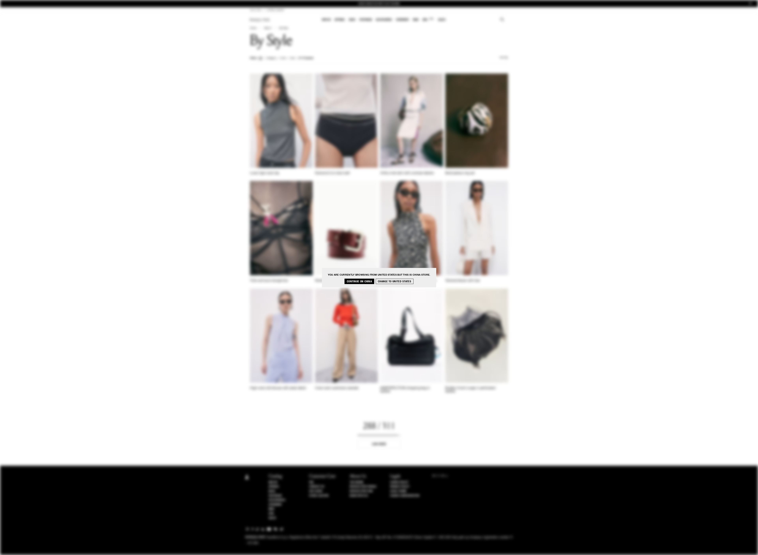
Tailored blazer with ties (462, 280)
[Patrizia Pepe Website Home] (260, 20)
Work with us (359, 495)
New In (326, 19)
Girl (427, 19)
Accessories (384, 19)
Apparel (340, 19)
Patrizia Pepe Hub (361, 491)
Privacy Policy (399, 486)
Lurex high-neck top (264, 173)
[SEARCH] (502, 20)
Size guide (316, 491)
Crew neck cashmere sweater (337, 388)
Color (283, 58)
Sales (442, 19)
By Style (283, 28)
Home (253, 28)
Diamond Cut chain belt (332, 173)
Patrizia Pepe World (363, 486)
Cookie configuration (404, 495)
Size (292, 58)
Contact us (316, 486)
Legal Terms (398, 491)
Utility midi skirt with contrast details (407, 173)
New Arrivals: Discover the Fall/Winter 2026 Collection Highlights (379, 4)
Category (271, 58)
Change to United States (394, 281)
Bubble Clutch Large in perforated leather (470, 390)
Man (415, 19)
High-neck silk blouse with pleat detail (278, 388)
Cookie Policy (399, 482)
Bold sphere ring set (460, 173)
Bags (352, 19)
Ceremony (402, 19)
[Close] (750, 4)
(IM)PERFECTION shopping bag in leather (405, 390)
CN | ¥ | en (255, 10)
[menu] (383, 20)
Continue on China (359, 281)
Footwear (365, 19)
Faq (311, 482)
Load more (379, 444)
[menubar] (384, 20)
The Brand (356, 482)
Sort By (504, 58)
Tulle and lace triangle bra (269, 280)
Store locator (319, 495)
